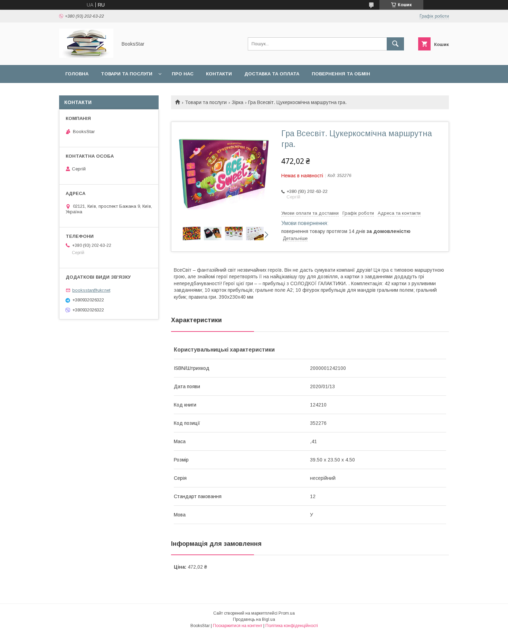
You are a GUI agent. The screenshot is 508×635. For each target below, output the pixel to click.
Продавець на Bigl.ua (254, 619)
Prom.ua (287, 613)
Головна (76, 73)
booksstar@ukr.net (91, 290)
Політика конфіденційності (291, 625)
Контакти (219, 73)
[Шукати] (395, 43)
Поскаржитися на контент (237, 625)
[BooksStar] (86, 56)
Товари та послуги (126, 73)
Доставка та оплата (271, 73)
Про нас (183, 73)
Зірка (237, 102)
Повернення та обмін (341, 73)
